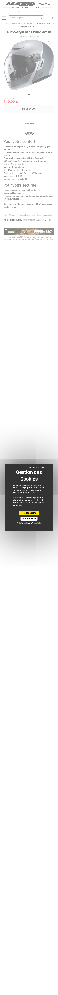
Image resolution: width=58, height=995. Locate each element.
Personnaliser (29, 518)
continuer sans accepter (35, 467)
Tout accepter (30, 513)
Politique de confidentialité (29, 523)
